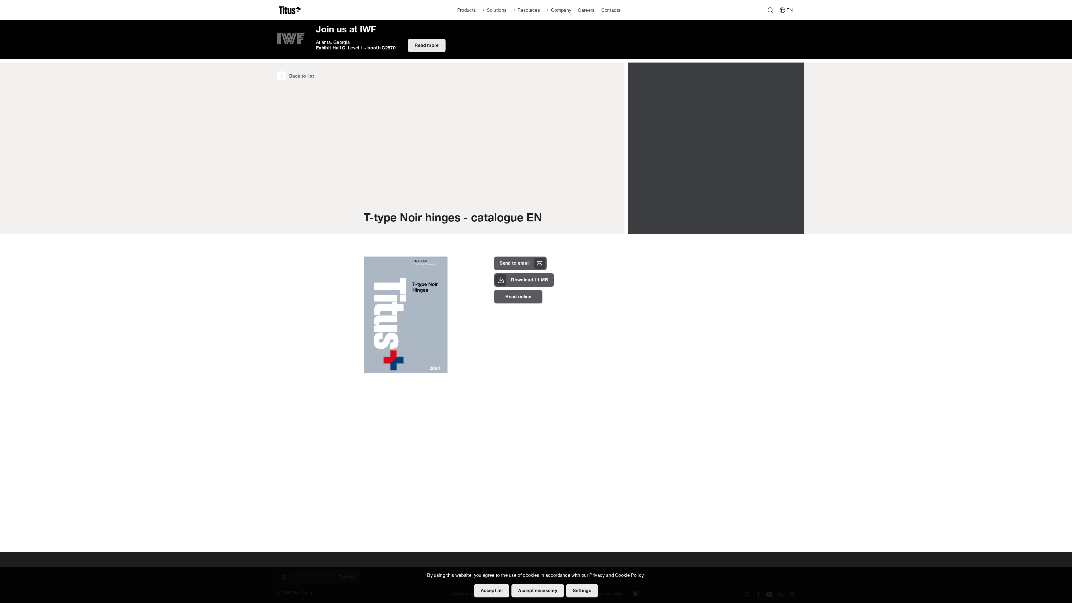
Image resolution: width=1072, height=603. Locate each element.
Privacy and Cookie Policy (616, 575)
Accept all (491, 591)
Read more (427, 46)
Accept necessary (537, 591)
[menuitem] (586, 10)
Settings (582, 591)
